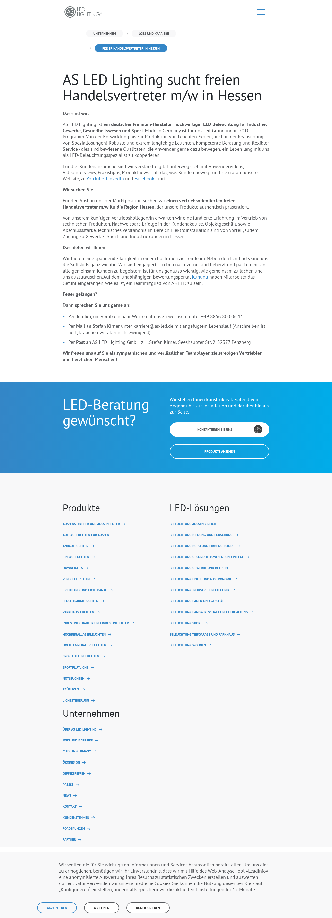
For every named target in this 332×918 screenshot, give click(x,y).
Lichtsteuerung (76, 700)
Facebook (144, 179)
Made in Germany (77, 751)
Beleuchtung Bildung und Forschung (201, 535)
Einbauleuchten (76, 557)
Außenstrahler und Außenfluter (91, 524)
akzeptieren (57, 908)
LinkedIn (115, 179)
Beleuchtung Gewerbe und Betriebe (199, 568)
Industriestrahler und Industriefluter (96, 623)
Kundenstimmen (76, 818)
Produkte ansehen (219, 451)
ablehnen (101, 908)
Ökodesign (71, 762)
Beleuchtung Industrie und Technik (200, 590)
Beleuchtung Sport (186, 623)
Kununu (200, 277)
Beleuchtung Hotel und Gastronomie (201, 579)
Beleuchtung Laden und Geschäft (198, 601)
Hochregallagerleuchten (84, 634)
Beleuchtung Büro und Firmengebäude (202, 546)
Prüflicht (71, 689)
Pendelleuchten (76, 579)
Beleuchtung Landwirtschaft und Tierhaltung (209, 612)
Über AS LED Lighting (80, 729)
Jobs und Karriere (78, 740)
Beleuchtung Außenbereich (193, 524)
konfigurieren (148, 908)
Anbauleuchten (75, 546)
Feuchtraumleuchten (80, 601)
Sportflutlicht (75, 667)
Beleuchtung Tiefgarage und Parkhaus (202, 634)
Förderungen (74, 829)
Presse (68, 785)
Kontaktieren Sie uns (214, 429)
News (67, 796)
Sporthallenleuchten (81, 656)
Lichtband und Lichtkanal (85, 590)
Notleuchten (73, 678)
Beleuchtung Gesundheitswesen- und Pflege (207, 557)
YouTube (95, 179)
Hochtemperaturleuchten (84, 645)
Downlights (73, 568)
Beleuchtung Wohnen (188, 645)
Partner (69, 840)
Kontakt (70, 806)
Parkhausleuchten (78, 612)
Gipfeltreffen (74, 773)
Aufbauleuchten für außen (86, 535)
